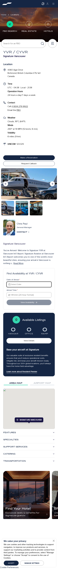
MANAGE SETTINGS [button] (32, 563)
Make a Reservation (29, 158)
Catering (9, 454)
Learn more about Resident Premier (21, 371)
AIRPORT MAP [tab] (42, 383)
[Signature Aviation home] (7, 4)
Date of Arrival (13, 280)
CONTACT (22, 232)
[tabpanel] (29, 409)
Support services (15, 447)
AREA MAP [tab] (15, 383)
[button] (54, 541)
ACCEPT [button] (11, 563)
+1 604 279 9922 (19, 106)
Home (3, 15)
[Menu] (53, 4)
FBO (19, 110)
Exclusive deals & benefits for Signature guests (22, 514)
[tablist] (29, 383)
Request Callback (29, 163)
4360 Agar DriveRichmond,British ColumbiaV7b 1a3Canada (24, 73)
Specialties (10, 440)
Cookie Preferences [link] (9, 567)
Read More (18, 263)
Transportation (14, 461)
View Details (29, 341)
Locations (15, 15)
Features (9, 432)
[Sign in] (47, 4)
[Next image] (52, 183)
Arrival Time (12, 290)
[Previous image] (5, 183)
